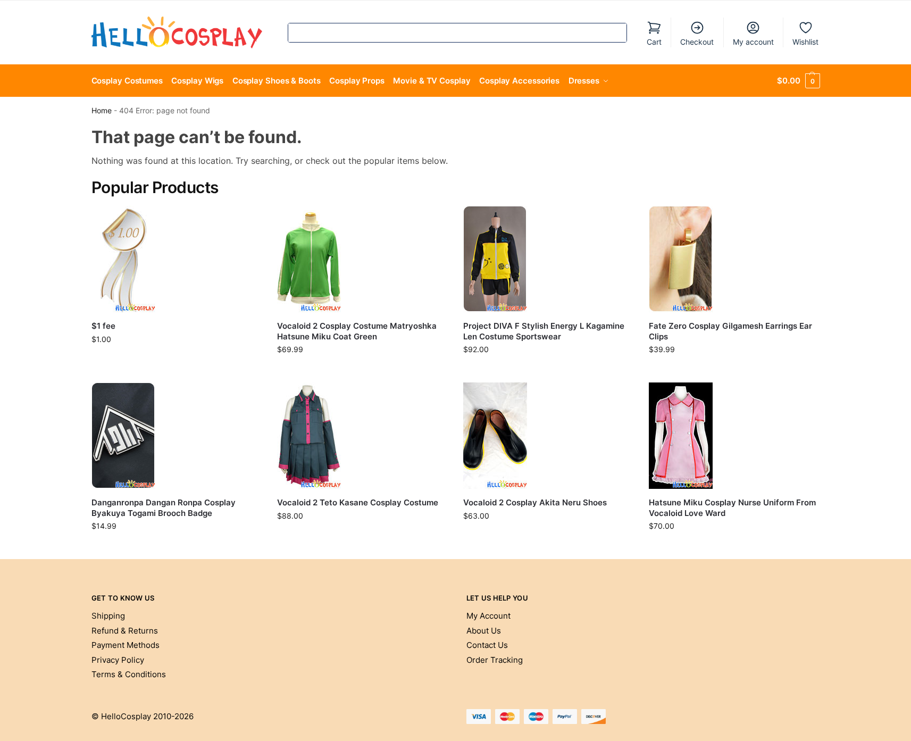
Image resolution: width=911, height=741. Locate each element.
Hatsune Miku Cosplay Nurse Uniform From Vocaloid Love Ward (732, 507)
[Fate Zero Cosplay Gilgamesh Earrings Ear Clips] (734, 259)
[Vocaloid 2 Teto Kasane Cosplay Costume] (362, 435)
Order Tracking (494, 660)
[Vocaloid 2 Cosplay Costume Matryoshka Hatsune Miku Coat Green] (362, 259)
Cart (654, 41)
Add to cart (176, 361)
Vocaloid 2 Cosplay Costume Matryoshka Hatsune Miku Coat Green (357, 331)
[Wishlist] (245, 222)
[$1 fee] (176, 259)
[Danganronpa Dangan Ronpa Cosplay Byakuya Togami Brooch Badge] (176, 435)
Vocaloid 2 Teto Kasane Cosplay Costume (357, 502)
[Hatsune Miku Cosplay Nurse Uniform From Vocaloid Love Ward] (734, 435)
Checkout (697, 41)
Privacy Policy (117, 660)
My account (753, 41)
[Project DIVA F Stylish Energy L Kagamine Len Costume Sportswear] (548, 259)
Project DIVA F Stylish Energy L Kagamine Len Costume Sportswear (543, 331)
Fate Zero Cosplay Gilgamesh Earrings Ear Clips (730, 331)
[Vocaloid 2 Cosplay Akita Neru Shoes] (548, 435)
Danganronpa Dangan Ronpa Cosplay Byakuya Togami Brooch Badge (163, 507)
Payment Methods (125, 645)
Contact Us (487, 645)
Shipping (108, 616)
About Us (483, 631)
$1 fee (103, 326)
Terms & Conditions (128, 674)
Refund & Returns (124, 631)
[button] (798, 81)
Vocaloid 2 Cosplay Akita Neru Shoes (535, 502)
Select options (362, 371)
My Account (488, 616)
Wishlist (805, 41)
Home (101, 110)
